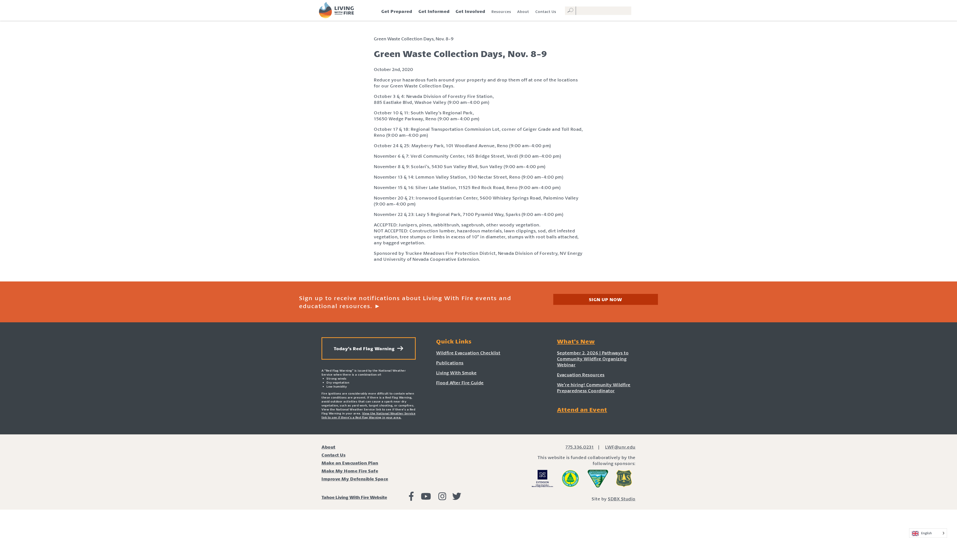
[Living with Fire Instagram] (442, 498)
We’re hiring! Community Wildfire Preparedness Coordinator (594, 388)
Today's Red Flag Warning (365, 348)
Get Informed (434, 11)
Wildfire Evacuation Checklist (468, 353)
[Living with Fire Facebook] (411, 498)
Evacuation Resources (581, 375)
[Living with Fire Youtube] (426, 498)
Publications (450, 363)
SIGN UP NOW (605, 299)
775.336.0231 (579, 447)
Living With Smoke (456, 373)
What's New (576, 341)
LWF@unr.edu (620, 447)
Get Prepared (396, 11)
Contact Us (545, 11)
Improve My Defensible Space (354, 479)
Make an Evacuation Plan (349, 463)
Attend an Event (582, 409)
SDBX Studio (622, 499)
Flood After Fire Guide (460, 383)
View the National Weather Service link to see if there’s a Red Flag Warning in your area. (368, 415)
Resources (501, 11)
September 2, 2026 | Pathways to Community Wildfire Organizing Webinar (593, 359)
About (523, 11)
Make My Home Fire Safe (349, 471)
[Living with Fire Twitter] (456, 498)
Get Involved (470, 11)
